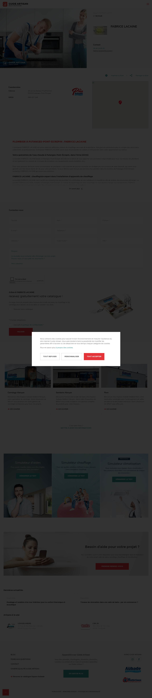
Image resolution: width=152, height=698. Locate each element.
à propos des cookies (64, 348)
